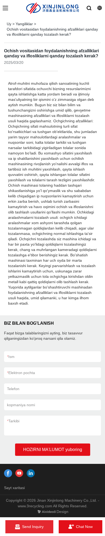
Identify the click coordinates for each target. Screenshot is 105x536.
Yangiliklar (24, 24)
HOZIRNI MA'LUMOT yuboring (52, 449)
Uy (9, 24)
